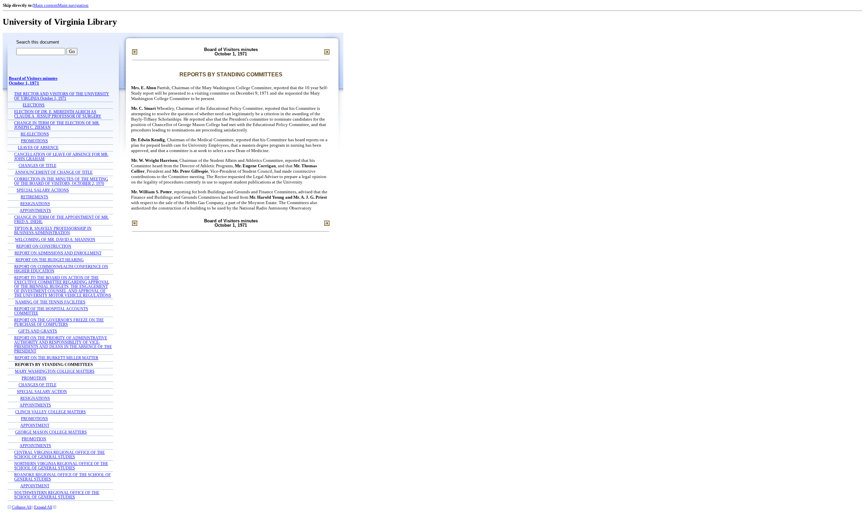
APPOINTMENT (34, 425)
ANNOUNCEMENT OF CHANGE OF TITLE (54, 172)
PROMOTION (34, 378)
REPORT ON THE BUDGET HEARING (50, 260)
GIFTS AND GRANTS (37, 331)
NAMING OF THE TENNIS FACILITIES (50, 302)
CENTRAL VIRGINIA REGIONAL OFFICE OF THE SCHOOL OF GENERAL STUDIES (59, 454)
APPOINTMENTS (35, 211)
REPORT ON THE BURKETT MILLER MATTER (56, 358)
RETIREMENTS (34, 197)
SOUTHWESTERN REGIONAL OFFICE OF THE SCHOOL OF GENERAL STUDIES (56, 495)
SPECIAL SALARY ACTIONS (43, 190)
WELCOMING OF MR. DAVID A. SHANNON (55, 240)
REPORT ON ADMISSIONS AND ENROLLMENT (58, 253)
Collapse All (21, 507)
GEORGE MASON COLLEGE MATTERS (51, 432)
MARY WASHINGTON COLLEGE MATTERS (55, 371)
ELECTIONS (34, 105)
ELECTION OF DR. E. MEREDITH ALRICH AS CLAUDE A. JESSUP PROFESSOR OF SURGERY (57, 114)
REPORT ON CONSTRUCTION (43, 246)
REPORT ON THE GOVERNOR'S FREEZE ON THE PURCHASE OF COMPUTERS (59, 322)
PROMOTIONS (34, 141)
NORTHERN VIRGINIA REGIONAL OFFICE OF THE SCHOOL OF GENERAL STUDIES (61, 466)
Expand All (43, 507)
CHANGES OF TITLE (37, 166)
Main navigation (73, 5)
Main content (45, 5)
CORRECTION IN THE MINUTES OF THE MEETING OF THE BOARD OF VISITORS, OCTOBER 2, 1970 (61, 181)
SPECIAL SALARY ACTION (42, 392)
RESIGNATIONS (35, 204)
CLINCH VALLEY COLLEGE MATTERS (50, 412)
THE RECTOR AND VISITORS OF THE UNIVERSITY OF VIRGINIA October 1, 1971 (61, 96)
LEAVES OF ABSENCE (38, 148)
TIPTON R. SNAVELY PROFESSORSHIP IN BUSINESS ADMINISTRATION (53, 230)
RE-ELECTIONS (35, 134)
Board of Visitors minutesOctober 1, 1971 (33, 81)
